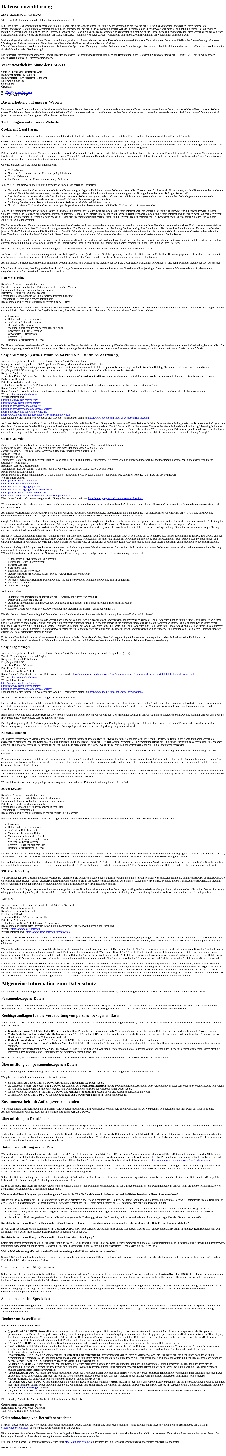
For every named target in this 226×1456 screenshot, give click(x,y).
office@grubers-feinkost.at (18, 92)
